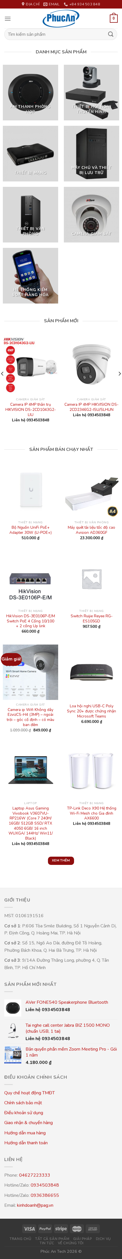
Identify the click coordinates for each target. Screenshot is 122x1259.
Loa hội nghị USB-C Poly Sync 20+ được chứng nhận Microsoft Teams (91, 711)
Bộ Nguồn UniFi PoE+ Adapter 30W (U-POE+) (30, 530)
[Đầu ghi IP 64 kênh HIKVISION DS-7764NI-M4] (40, 364)
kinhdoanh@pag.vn (35, 1205)
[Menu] (7, 19)
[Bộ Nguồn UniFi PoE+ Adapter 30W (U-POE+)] (30, 490)
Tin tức (47, 1243)
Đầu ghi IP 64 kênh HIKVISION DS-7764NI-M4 (40, 407)
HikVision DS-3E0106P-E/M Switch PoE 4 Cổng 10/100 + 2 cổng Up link (30, 621)
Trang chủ (20, 1239)
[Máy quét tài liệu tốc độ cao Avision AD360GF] (91, 490)
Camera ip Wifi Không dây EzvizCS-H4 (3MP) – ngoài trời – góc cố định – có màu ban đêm (30, 717)
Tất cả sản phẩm (52, 1239)
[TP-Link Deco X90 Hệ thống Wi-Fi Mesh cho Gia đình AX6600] (91, 770)
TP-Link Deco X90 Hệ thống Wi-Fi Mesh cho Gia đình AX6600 (91, 813)
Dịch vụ (103, 1239)
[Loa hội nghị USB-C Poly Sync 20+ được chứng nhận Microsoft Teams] (91, 672)
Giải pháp (82, 1239)
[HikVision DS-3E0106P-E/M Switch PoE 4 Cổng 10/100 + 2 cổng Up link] (30, 578)
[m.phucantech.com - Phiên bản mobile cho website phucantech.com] (61, 19)
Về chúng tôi (71, 1243)
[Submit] (111, 34)
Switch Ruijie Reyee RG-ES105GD (92, 619)
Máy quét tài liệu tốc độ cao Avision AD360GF (91, 530)
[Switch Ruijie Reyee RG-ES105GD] (91, 578)
